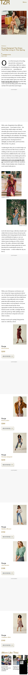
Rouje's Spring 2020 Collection (9, 81)
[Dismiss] (26, 661)
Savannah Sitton (7, 54)
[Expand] (21, 661)
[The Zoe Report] (5, 2)
